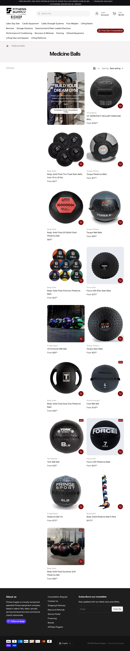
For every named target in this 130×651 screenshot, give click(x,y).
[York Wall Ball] (66, 436)
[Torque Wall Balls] (105, 207)
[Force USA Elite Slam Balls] (105, 265)
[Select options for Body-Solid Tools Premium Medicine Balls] (81, 280)
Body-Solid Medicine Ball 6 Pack (101, 517)
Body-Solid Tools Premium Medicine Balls (63, 292)
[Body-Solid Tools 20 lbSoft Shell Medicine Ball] (66, 207)
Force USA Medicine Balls (98, 462)
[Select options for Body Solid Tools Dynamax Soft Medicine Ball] (81, 561)
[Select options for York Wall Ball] (81, 451)
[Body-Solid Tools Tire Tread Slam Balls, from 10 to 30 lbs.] (66, 149)
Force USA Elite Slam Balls (99, 290)
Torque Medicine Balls (97, 174)
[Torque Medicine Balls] (105, 149)
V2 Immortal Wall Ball (57, 349)
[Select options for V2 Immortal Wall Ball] (81, 338)
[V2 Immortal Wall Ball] (66, 323)
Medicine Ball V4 (55, 517)
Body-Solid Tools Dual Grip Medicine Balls (64, 405)
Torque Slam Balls (95, 349)
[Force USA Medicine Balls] (105, 436)
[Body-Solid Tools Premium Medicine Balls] (66, 265)
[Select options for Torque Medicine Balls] (120, 164)
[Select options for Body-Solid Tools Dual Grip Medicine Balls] (81, 393)
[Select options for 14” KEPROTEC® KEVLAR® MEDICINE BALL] (120, 105)
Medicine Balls (18, 46)
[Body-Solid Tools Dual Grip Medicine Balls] (66, 378)
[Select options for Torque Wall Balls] (120, 222)
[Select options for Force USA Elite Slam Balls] (120, 280)
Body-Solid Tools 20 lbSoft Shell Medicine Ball (62, 234)
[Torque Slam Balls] (105, 323)
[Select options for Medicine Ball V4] (81, 506)
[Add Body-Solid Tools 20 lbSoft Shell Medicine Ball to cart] (81, 222)
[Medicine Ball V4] (66, 491)
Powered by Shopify (116, 643)
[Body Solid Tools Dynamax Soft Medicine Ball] (66, 546)
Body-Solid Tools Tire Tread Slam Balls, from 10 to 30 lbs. (65, 176)
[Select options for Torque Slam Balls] (120, 338)
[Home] (7, 46)
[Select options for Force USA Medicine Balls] (120, 451)
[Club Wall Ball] (105, 378)
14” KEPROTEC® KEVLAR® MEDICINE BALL (104, 118)
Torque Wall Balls (94, 232)
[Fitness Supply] (16, 13)
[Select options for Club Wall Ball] (120, 393)
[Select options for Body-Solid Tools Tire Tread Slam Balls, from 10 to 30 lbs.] (81, 164)
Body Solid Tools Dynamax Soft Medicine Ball (61, 573)
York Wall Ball (53, 462)
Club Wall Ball (93, 403)
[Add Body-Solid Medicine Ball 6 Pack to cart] (120, 506)
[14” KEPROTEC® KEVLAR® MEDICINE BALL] (105, 90)
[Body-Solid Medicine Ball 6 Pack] (105, 491)
